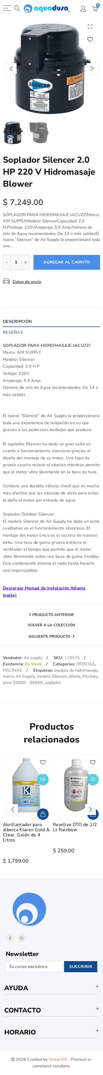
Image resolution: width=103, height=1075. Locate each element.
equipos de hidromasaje (76, 670)
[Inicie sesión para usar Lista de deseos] (90, 39)
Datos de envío (27, 282)
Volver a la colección (51, 625)
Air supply (33, 658)
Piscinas (89, 676)
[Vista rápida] (43, 779)
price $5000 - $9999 (23, 682)
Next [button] (91, 68)
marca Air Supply (19, 676)
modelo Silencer (52, 676)
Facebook (10, 938)
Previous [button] (11, 68)
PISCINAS (12, 670)
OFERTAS (85, 664)
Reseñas (13, 332)
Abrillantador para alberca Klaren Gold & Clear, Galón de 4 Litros (26, 832)
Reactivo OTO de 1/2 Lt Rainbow (75, 827)
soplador (53, 682)
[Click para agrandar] (90, 26)
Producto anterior (53, 614)
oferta (74, 676)
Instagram (21, 938)
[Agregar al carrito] (43, 814)
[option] (51, 68)
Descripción (17, 321)
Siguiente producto (50, 636)
